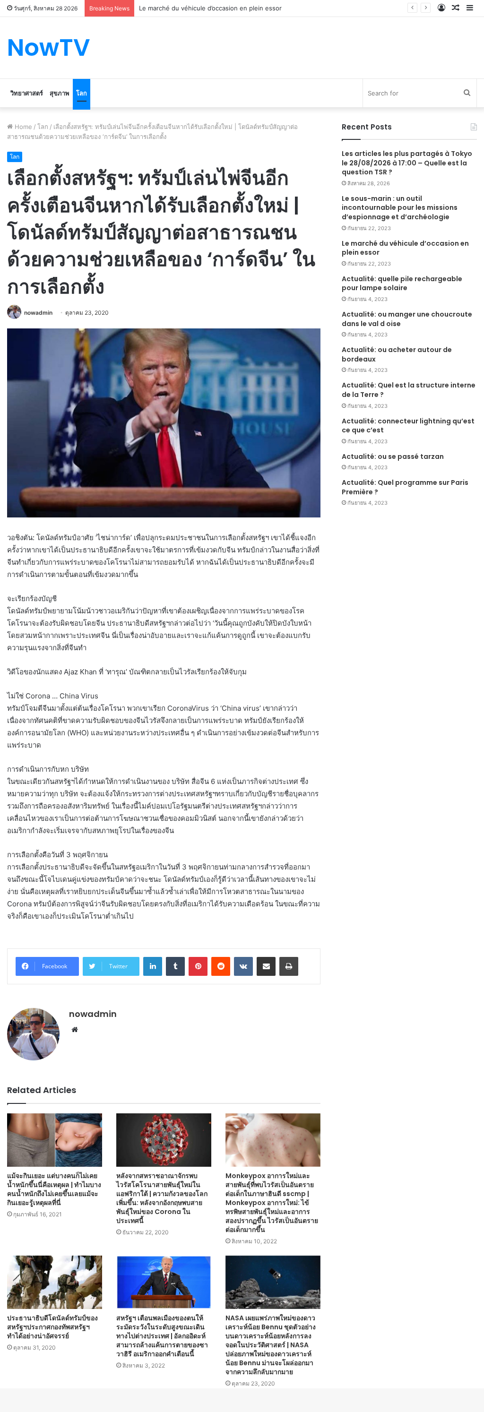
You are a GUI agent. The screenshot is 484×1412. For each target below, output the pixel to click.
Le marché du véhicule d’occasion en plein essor (405, 248)
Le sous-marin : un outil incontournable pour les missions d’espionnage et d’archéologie (400, 208)
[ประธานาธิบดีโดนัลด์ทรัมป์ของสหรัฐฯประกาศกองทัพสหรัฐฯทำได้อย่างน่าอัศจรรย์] (54, 1282)
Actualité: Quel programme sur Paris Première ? (405, 487)
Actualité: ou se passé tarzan (393, 456)
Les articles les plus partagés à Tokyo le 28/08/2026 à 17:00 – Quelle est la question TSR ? (407, 163)
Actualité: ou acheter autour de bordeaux (397, 354)
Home (22, 126)
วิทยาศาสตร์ (26, 93)
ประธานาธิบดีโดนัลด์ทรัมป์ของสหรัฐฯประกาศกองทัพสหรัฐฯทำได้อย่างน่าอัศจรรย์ (52, 1327)
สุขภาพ (59, 93)
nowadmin (38, 312)
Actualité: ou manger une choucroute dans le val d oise (407, 319)
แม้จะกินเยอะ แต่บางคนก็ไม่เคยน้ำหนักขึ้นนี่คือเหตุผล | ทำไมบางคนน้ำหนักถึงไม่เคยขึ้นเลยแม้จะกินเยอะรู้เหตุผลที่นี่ (54, 1189)
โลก (81, 93)
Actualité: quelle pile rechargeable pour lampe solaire (402, 283)
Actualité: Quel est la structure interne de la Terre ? (408, 389)
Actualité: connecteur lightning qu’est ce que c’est (408, 425)
